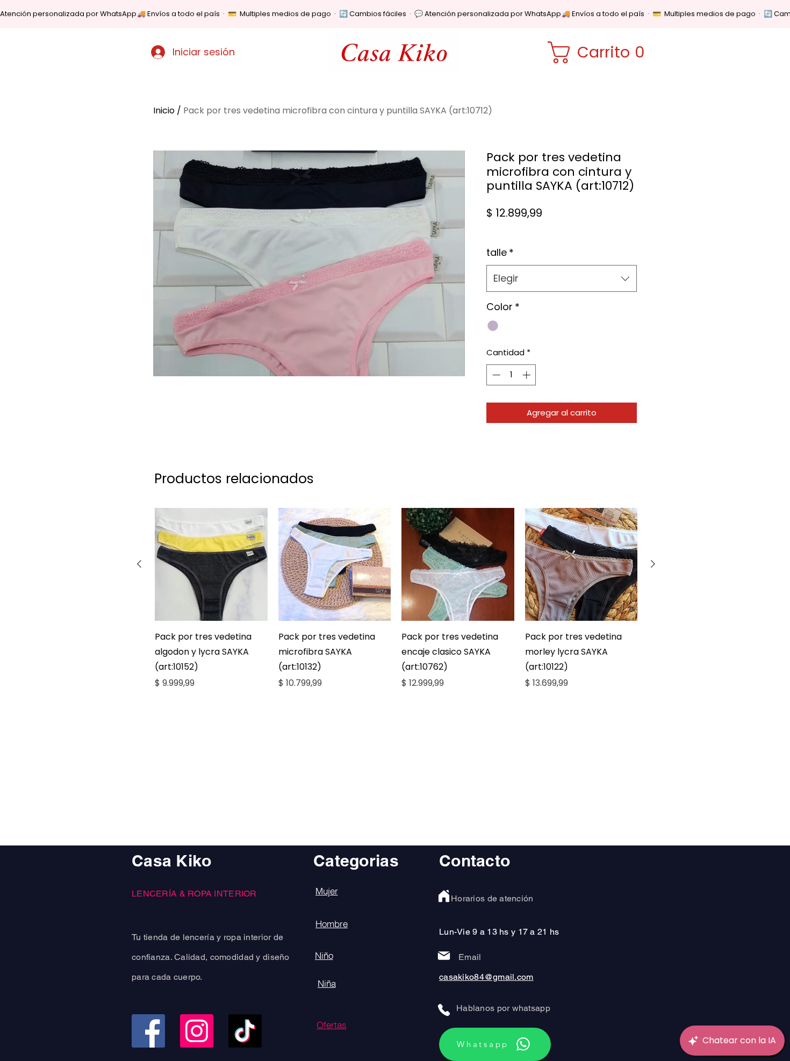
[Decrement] (495, 375)
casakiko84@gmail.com (486, 977)
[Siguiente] (653, 563)
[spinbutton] (511, 375)
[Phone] (444, 1010)
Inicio (164, 110)
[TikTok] (245, 1031)
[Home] (444, 896)
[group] (396, 606)
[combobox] (561, 278)
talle (500, 252)
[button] (603, 52)
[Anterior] (139, 563)
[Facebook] (148, 1031)
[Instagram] (196, 1031)
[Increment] (527, 375)
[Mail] (444, 956)
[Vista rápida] (211, 564)
